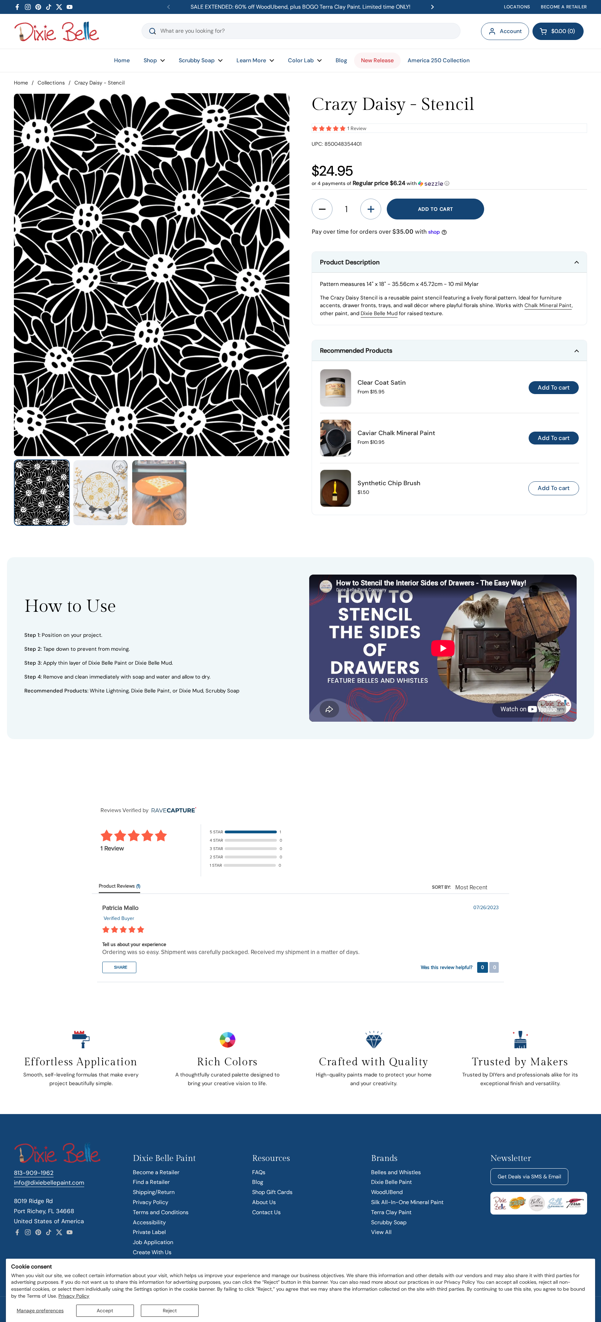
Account (511, 31)
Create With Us (152, 1252)
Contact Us (266, 1212)
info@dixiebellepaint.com (49, 1182)
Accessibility (149, 1222)
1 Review (356, 128)
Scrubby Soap (389, 1222)
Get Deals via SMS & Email (529, 1176)
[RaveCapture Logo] (172, 810)
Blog (257, 1182)
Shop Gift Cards (272, 1192)
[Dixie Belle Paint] (56, 31)
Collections (51, 82)
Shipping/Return (154, 1192)
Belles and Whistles (396, 1172)
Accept (105, 1310)
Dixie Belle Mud (379, 313)
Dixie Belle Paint (391, 1182)
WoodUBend (387, 1192)
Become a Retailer (156, 1172)
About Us (264, 1202)
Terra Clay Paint (391, 1212)
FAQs (258, 1172)
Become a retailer (564, 7)
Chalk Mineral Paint (548, 305)
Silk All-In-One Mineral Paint (407, 1202)
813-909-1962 (34, 1173)
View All (381, 1232)
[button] (558, 31)
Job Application (153, 1242)
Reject (170, 1310)
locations (517, 7)
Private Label (149, 1232)
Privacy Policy (73, 1296)
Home (21, 82)
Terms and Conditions (161, 1212)
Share (120, 967)
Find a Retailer (151, 1182)
